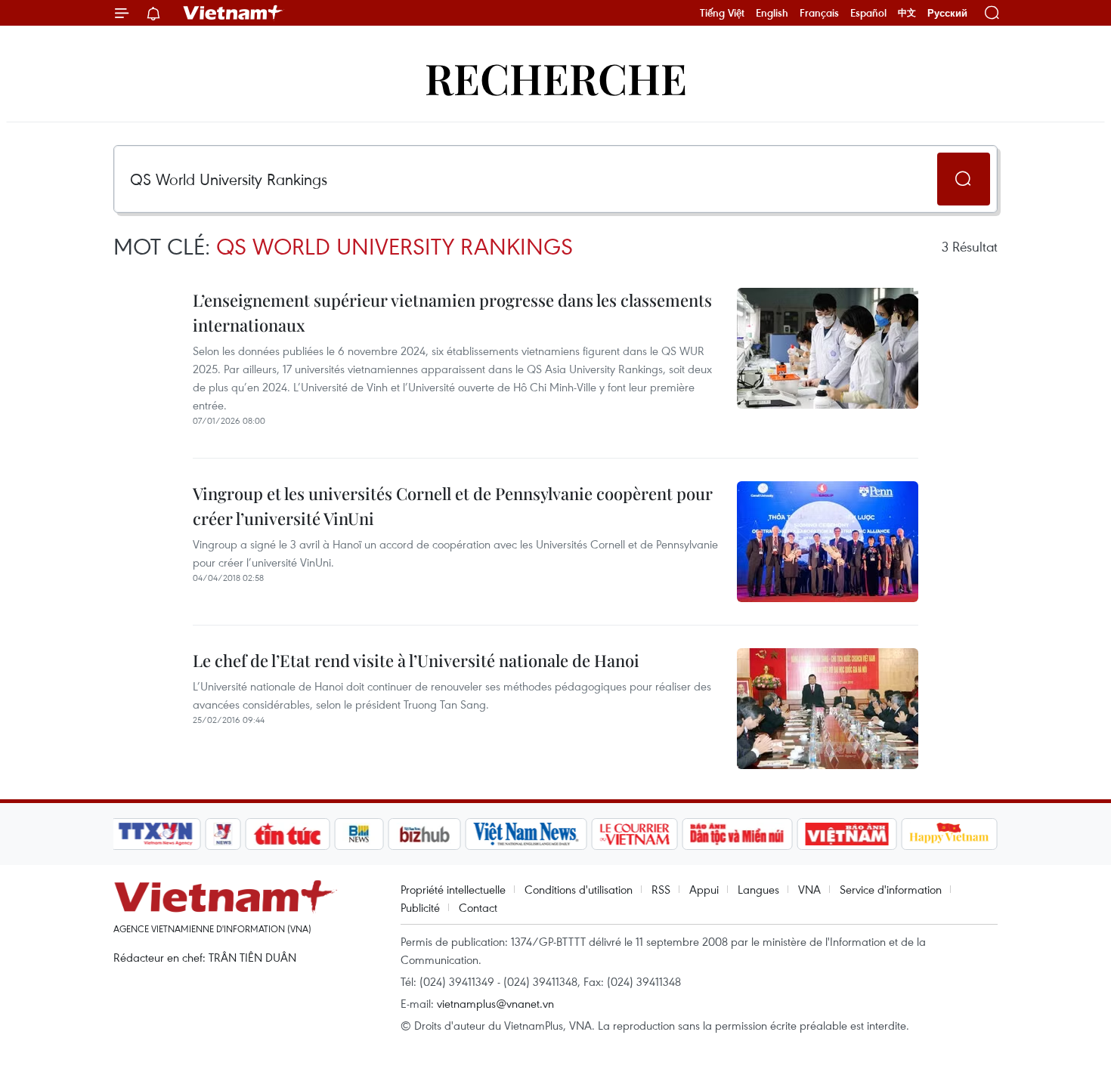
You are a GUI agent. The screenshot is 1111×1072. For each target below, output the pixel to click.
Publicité (420, 907)
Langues (758, 889)
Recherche (556, 77)
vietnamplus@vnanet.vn (495, 1003)
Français (819, 13)
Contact (478, 907)
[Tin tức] (288, 834)
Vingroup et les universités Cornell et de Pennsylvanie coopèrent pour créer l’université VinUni (453, 506)
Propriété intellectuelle (453, 889)
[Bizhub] (424, 834)
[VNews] (223, 834)
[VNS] (525, 834)
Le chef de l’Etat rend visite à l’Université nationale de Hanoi (416, 660)
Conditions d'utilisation (579, 889)
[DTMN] (737, 834)
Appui (704, 889)
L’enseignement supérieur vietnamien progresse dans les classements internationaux (452, 312)
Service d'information (891, 889)
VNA (809, 889)
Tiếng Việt (722, 13)
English (772, 13)
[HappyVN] (949, 834)
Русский (947, 13)
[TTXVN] (155, 834)
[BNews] (359, 834)
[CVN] (634, 834)
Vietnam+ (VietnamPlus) (233, 13)
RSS (660, 889)
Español (868, 13)
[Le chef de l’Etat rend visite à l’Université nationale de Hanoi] (827, 708)
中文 (907, 13)
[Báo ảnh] (846, 834)
